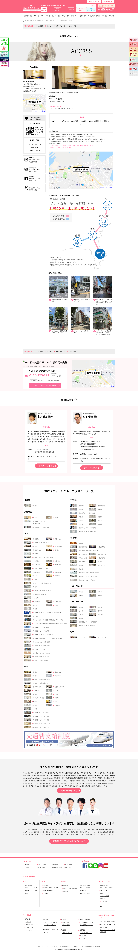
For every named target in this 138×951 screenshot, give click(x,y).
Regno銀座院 (58, 546)
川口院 (56, 690)
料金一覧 (36, 16)
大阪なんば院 (102, 554)
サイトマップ (40, 946)
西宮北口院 (101, 565)
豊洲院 (35, 587)
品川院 (35, 576)
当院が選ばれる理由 (94, 16)
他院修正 (102, 893)
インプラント (29, 930)
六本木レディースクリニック (41, 653)
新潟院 (81, 520)
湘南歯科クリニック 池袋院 (41, 631)
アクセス (49, 26)
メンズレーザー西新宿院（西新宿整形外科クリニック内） (50, 623)
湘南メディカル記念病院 (40, 660)
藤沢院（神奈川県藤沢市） (41, 683)
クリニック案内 (45, 16)
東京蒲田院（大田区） (39, 594)
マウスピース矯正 (30, 927)
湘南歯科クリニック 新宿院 (41, 627)
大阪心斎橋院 (83, 554)
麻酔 (101, 906)
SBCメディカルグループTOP (107, 921)
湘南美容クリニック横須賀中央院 (58, 20)
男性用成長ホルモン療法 (86, 925)
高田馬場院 (58, 572)
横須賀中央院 (28, 26)
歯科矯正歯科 (57, 9)
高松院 (81, 595)
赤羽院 (35, 605)
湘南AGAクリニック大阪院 (87, 580)
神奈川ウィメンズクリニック (41, 723)
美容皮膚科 (46, 885)
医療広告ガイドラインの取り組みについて (69, 841)
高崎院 (35, 705)
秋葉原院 (57, 576)
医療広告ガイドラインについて (70, 946)
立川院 (56, 605)
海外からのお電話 (93, 1)
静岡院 (100, 517)
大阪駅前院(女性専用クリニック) (88, 550)
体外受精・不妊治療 (67, 933)
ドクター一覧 (56, 16)
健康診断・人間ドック (86, 933)
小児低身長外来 (66, 925)
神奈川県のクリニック (42, 20)
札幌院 (35, 506)
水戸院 (35, 709)
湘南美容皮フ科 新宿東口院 (41, 542)
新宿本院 (35, 539)
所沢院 (35, 694)
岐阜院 (100, 524)
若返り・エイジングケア (31, 888)
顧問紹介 (111, 16)
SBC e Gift (67, 867)
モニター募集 (65, 16)
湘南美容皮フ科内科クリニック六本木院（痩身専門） (49, 638)
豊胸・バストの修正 (85, 885)
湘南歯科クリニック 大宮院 (41, 716)
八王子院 (35, 616)
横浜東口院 (58, 672)
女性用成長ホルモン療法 (86, 922)
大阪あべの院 (83, 558)
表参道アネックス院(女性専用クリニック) (45, 557)
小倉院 (81, 611)
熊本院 (100, 611)
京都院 (81, 543)
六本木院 (57, 561)
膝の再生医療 (65, 922)
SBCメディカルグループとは (107, 924)
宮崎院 (81, 614)
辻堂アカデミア (59, 687)
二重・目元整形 (28, 885)
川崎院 (35, 676)
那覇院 (81, 618)
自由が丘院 (36, 601)
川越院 (56, 694)
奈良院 (81, 569)
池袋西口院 (58, 564)
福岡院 (81, 607)
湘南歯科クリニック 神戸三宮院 (88, 576)
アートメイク (103, 890)
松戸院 (35, 701)
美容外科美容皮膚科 (44, 9)
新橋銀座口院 (37, 550)
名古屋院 (81, 506)
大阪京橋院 (101, 558)
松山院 (100, 595)
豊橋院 (100, 509)
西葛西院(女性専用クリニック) (42, 590)
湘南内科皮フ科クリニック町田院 (43, 634)
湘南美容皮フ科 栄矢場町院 (87, 513)
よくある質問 (82, 16)
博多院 (100, 607)
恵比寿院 (35, 553)
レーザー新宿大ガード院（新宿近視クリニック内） (48, 620)
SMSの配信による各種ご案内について (91, 946)
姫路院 (81, 565)
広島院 (100, 592)
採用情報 (104, 16)
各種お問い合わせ (91, 9)
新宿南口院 (58, 539)
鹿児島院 (100, 614)
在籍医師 (40, 26)
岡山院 (81, 592)
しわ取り (45, 893)
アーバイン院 (102, 637)
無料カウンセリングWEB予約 (45, 385)
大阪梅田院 (101, 547)
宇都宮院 (57, 705)
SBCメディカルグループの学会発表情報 (107, 931)
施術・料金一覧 (60, 26)
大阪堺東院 (82, 561)
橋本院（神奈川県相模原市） (41, 679)
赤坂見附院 (36, 572)
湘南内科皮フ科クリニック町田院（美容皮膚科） (47, 612)
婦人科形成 (83, 890)
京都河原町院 (83, 547)
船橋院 (56, 698)
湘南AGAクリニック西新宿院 (41, 645)
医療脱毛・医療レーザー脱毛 (50, 888)
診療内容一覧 (28, 16)
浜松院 (81, 517)
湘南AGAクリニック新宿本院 (41, 642)
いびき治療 (104, 901)
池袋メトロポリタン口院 (40, 568)
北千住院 (35, 598)
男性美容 (102, 898)
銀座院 (35, 546)
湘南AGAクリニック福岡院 (87, 625)
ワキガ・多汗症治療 (85, 888)
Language (106, 1)
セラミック (28, 922)
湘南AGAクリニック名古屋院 (87, 531)
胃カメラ (82, 938)
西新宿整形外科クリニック (41, 656)
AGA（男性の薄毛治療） (50, 925)
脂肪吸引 (65, 891)
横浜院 (35, 672)
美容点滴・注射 (104, 885)
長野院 (81, 524)
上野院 (35, 579)
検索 (93, 5)
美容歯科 (27, 919)
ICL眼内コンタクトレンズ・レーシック (50, 931)
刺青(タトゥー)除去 (85, 893)
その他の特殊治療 (104, 896)
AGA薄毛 (71, 9)
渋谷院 (56, 550)
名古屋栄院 (101, 506)
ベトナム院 (82, 637)
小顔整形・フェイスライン (31, 890)
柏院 (56, 701)
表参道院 (35, 561)
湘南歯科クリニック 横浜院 (41, 712)
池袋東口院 (36, 564)
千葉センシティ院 (38, 698)
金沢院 (100, 520)
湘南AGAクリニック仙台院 (41, 527)
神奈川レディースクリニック (41, 727)
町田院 (35, 609)
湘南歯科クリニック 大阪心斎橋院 (89, 572)
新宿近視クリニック (39, 649)
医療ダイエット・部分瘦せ (70, 888)
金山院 (81, 509)
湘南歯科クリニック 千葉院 (41, 720)
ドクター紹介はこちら (69, 791)
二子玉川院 (58, 601)
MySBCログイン (81, 9)
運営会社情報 (103, 927)
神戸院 (100, 561)
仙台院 (35, 517)
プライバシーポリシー (53, 946)
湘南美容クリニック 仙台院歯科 (39, 522)
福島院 (56, 517)
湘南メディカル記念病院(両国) (42, 583)
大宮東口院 (36, 690)
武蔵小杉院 (58, 676)
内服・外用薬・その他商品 (107, 888)
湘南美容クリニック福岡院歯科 (88, 622)
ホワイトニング (29, 924)
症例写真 (73, 16)
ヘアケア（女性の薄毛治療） (51, 922)
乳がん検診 (83, 935)
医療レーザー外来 (47, 890)
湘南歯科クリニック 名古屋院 (87, 528)
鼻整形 (26, 893)
